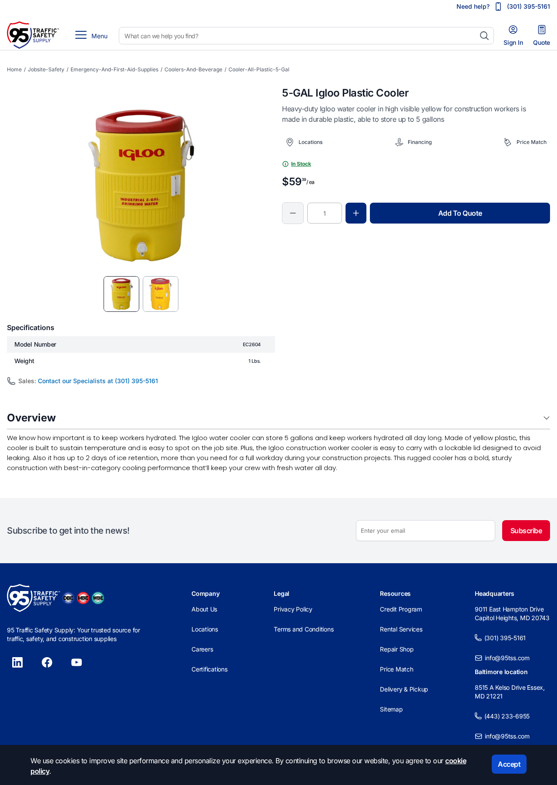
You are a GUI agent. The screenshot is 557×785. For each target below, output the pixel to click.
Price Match (396, 669)
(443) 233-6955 (507, 716)
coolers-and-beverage (193, 69)
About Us (204, 609)
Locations (204, 629)
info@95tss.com (507, 657)
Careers (202, 649)
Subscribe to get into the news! (68, 530)
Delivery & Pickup (404, 689)
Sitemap (391, 709)
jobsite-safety (46, 69)
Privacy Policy (293, 609)
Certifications (209, 669)
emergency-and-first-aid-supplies (114, 69)
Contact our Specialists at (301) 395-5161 (98, 380)
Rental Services (401, 629)
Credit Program (401, 609)
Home (14, 69)
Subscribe (526, 530)
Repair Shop (396, 649)
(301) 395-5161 (505, 637)
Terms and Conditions (303, 629)
